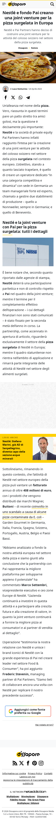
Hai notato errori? (44, 724)
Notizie (34, 48)
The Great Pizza (36, 799)
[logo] (17, 4)
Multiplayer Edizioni (28, 803)
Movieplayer (28, 796)
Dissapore (23, 48)
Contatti (48, 773)
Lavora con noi (27, 776)
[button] (5, 97)
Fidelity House (18, 799)
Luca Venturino (19, 88)
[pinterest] (34, 763)
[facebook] (28, 763)
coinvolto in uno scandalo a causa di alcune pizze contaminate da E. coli (25, 511)
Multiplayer (13, 796)
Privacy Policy (35, 773)
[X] (21, 763)
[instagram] (41, 763)
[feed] (15, 763)
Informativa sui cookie (14, 773)
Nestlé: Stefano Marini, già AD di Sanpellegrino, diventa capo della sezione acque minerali (13, 450)
